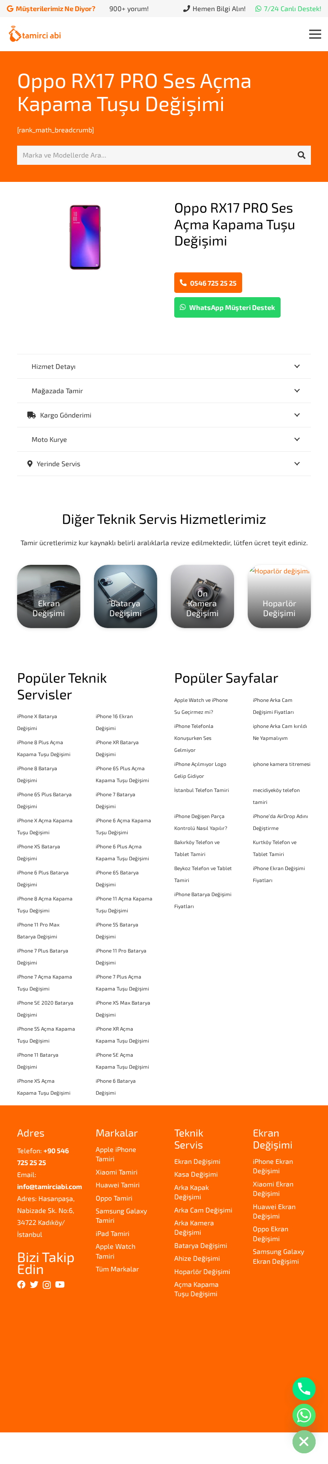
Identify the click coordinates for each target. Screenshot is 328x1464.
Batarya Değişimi (200, 1245)
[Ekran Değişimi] (48, 596)
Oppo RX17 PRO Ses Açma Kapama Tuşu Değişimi (134, 91)
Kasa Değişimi (196, 1174)
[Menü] (315, 34)
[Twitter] (34, 1284)
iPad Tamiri (112, 1233)
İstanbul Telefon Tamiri (201, 790)
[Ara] (301, 155)
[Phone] (304, 1388)
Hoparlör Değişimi (202, 1271)
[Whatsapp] (304, 1415)
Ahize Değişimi (197, 1258)
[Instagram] (47, 1285)
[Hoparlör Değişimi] (279, 596)
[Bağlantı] (35, 34)
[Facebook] (21, 1284)
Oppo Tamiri (114, 1198)
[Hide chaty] (304, 1441)
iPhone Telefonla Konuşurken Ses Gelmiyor (194, 738)
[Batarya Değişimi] (125, 596)
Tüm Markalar (117, 1269)
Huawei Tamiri (118, 1185)
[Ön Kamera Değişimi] (202, 596)
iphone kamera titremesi (281, 764)
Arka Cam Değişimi (203, 1210)
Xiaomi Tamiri (117, 1172)
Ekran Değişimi (197, 1161)
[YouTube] (60, 1284)
